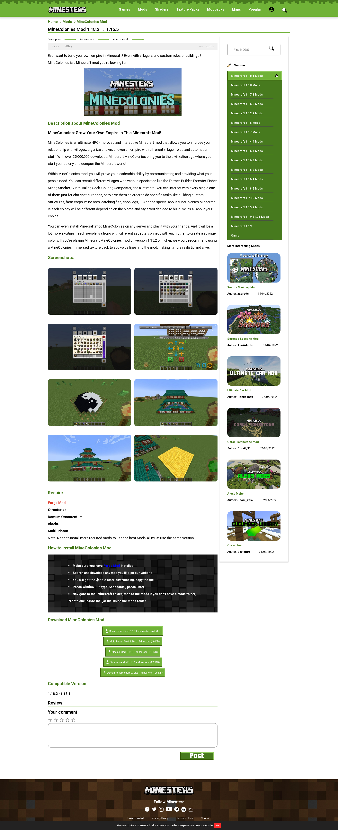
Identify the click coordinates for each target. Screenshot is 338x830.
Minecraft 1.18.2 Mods (247, 188)
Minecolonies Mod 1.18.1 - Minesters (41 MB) (134, 631)
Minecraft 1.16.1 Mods (247, 179)
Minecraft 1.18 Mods (245, 85)
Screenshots (87, 39)
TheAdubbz (245, 345)
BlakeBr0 (243, 552)
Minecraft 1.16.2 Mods (247, 170)
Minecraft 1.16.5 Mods (247, 104)
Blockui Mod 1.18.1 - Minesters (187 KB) (134, 651)
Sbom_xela (245, 500)
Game (235, 235)
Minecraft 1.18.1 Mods (247, 76)
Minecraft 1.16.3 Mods (247, 160)
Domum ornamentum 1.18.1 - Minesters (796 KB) (135, 672)
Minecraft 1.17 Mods (245, 132)
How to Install (120, 39)
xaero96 (243, 293)
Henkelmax (245, 397)
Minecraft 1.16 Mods (245, 123)
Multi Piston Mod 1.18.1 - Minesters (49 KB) (135, 641)
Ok (217, 825)
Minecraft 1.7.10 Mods (247, 198)
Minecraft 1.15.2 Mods (247, 207)
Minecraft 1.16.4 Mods (247, 151)
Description (54, 39)
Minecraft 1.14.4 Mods (247, 141)
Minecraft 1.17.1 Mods (247, 94)
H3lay (68, 46)
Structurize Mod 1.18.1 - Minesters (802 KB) (135, 662)
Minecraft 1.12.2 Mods (247, 113)
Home (53, 22)
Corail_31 (244, 448)
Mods (67, 22)
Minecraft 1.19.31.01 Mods (250, 217)
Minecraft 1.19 (241, 226)
